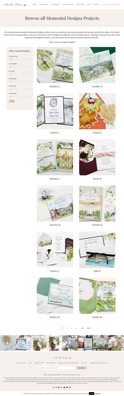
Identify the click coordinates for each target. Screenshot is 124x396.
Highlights (80, 4)
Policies (84, 362)
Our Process (44, 4)
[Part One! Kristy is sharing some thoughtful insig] (54, 343)
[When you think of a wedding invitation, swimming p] (23, 343)
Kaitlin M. (97, 316)
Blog (89, 4)
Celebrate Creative (75, 374)
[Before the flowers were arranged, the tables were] (70, 343)
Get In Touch (21, 362)
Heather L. (55, 86)
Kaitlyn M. (55, 316)
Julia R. (97, 270)
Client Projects (68, 4)
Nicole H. (97, 178)
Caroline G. (97, 86)
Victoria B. (97, 224)
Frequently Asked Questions (68, 362)
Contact (96, 4)
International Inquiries (98, 362)
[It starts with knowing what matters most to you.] (116, 343)
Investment (55, 4)
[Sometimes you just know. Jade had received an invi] (101, 343)
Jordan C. (55, 270)
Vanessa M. (55, 224)
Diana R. (97, 132)
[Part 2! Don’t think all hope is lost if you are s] (39, 343)
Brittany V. (55, 178)
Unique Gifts (39, 362)
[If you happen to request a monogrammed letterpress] (8, 343)
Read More (97, 393)
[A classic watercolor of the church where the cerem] (85, 343)
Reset (12, 101)
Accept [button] (91, 393)
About (35, 4)
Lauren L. (55, 132)
